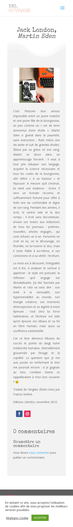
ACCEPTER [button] (40, 518)
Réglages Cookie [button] (17, 518)
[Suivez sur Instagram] (27, 414)
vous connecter (39, 452)
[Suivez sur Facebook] (19, 414)
